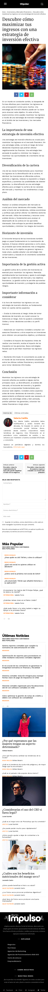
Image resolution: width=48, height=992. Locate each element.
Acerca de (7, 413)
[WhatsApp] (31, 94)
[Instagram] (26, 990)
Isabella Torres (19, 595)
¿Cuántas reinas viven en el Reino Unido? (20, 600)
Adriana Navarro (7, 750)
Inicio (4, 12)
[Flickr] (16, 990)
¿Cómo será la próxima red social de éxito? (22, 574)
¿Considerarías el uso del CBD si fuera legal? (22, 811)
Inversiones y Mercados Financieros (19, 12)
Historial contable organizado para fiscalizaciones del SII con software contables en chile (23, 687)
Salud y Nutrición (8, 888)
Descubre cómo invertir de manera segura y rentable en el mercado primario (36, 469)
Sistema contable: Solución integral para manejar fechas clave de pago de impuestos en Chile (22, 677)
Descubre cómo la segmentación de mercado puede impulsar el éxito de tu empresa (12, 469)
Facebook (9, 990)
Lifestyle (5, 824)
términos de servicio (18, 531)
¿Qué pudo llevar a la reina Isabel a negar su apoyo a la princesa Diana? (21, 609)
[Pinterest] (26, 94)
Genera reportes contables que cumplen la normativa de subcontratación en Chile (20, 647)
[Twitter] (21, 94)
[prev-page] (4, 619)
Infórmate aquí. (19, 447)
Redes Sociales (9, 555)
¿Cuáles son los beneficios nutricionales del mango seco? (21, 875)
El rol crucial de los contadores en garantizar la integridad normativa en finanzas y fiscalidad (22, 667)
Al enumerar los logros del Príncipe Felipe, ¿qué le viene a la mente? (23, 591)
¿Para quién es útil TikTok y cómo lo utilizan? (23, 557)
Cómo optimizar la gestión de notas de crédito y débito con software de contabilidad (22, 697)
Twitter (43, 990)
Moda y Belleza (7, 760)
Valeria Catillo (21, 418)
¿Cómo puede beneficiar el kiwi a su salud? (18, 885)
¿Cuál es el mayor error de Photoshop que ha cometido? (24, 821)
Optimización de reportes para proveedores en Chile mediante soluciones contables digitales (21, 657)
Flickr (20, 990)
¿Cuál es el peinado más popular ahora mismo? (20, 773)
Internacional (8, 595)
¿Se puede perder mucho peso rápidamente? (19, 828)
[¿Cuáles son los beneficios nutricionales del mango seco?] (24, 855)
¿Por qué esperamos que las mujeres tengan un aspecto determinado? (19, 744)
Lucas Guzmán (7, 816)
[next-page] (8, 619)
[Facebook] (16, 94)
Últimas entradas (21, 413)
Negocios (5, 650)
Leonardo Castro (7, 880)
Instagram (31, 990)
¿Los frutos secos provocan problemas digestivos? (21, 892)
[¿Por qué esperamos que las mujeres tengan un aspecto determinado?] (24, 722)
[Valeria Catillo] (8, 422)
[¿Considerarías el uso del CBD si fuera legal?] (24, 791)
